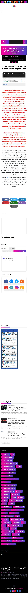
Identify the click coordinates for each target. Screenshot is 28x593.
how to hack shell (14, 513)
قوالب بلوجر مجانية (18, 538)
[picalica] (8, 591)
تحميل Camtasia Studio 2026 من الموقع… (8, 334)
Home (6, 42)
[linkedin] (19, 2)
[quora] (12, 2)
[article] (14, 222)
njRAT (18, 516)
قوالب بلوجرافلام (7, 541)
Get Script (5, 368)
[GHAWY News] (14, 6)
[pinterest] (22, 2)
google (10, 59)
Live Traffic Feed (9, 330)
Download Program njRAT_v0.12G (11, 479)
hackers (5, 513)
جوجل (22, 59)
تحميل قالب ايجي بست (8, 532)
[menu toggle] (2, 2)
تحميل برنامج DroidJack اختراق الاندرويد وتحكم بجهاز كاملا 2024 (17, 434)
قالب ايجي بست (20, 532)
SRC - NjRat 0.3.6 (7, 507)
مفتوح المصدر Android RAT (9, 544)
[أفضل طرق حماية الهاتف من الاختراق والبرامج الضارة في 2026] (14, 560)
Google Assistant (16, 59)
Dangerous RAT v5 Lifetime (9, 473)
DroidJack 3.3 (6, 494)
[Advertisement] (14, 24)
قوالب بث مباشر (7, 538)
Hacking (5, 501)
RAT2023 (12, 504)
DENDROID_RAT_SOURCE (9, 470)
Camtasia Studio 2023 (8, 457)
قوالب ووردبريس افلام (19, 541)
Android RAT (6, 454)
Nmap (5, 504)
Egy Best (21, 497)
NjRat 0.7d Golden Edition (16, 501)
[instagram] (13, 591)
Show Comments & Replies (20, 251)
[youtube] (17, 2)
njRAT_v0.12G (7, 522)
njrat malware (17, 522)
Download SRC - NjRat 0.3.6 (10, 485)
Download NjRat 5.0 (8, 476)
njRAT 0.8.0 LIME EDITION (17, 519)
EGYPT (14, 497)
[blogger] (15, 2)
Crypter (19, 466)
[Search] (25, 2)
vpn (4, 525)
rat (24, 522)
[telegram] (10, 2)
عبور (7, 177)
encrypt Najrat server (18, 510)
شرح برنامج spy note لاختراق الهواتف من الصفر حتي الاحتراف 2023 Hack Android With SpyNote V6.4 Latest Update (16, 422)
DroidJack (19, 491)
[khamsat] (5, 2)
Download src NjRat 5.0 (9, 491)
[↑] (14, 586)
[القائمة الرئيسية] (25, 42)
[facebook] (20, 591)
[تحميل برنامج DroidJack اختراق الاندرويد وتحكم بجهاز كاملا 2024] (4, 433)
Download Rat (7, 482)
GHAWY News (7, 336)
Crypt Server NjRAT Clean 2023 (10, 463)
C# (13, 454)
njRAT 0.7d (6, 519)
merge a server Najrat (8, 516)
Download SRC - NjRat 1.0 (9, 488)
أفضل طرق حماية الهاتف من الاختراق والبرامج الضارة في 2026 (13, 569)
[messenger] (8, 2)
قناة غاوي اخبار (7, 535)
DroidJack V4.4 (16, 494)
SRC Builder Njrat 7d (19, 507)
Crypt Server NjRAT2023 (9, 466)
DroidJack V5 (6, 497)
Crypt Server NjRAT (8, 460)
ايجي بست (6, 528)
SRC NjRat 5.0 (7, 510)
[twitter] (17, 591)
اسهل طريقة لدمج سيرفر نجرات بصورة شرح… (10, 359)
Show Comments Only (8, 251)
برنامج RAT (14, 528)
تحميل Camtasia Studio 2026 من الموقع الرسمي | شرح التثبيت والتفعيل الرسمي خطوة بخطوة (17, 409)
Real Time (9, 368)
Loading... (3, 582)
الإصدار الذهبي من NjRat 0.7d (15, 525)
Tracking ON (13, 368)
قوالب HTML (16, 535)
